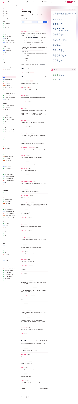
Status (6, 15)
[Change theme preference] (74, 2)
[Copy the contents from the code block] (73, 10)
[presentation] (63, 39)
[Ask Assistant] (74, 10)
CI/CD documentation (40, 64)
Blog (6, 11)
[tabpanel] (63, 76)
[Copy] (41, 22)
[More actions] (29, 18)
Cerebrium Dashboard (32, 37)
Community (7, 13)
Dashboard (7, 8)
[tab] (52, 69)
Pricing (6, 18)
